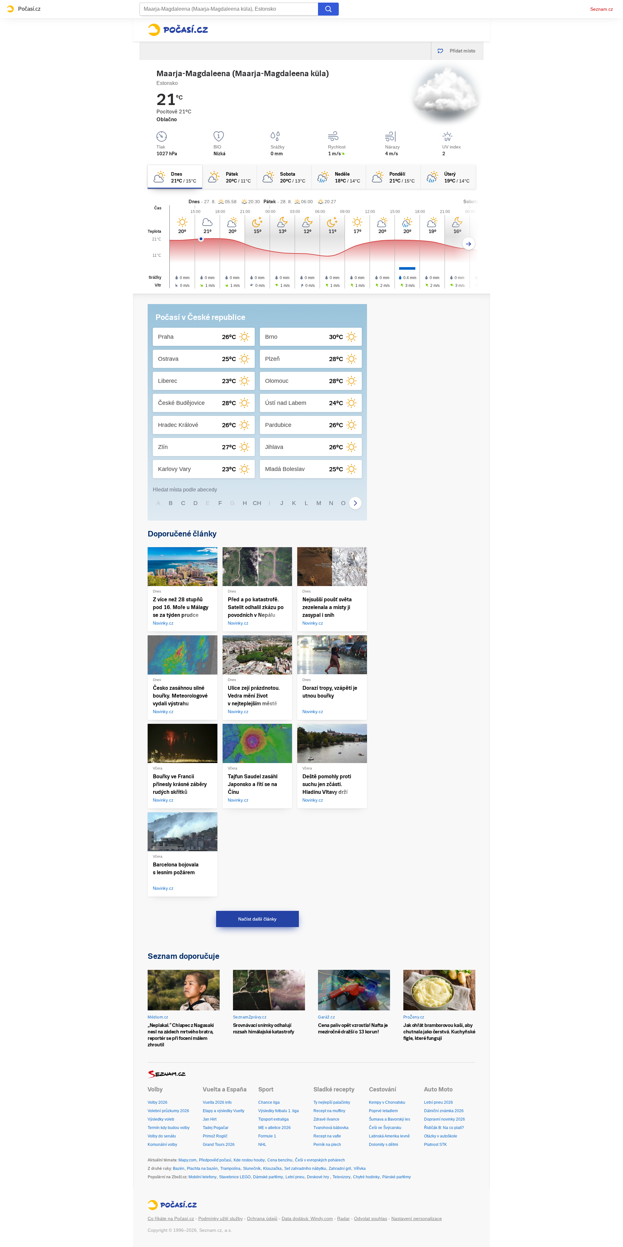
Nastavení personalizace (416, 1218)
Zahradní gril (340, 1168)
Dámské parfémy (268, 1177)
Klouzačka (272, 1168)
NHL (262, 1144)
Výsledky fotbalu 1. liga (278, 1111)
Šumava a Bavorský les (389, 1119)
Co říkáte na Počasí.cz (171, 1218)
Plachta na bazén (202, 1168)
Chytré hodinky (366, 1177)
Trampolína (230, 1168)
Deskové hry (318, 1177)
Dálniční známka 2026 (444, 1111)
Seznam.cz (601, 9)
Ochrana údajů (262, 1218)
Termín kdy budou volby (168, 1127)
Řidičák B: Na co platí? (444, 1127)
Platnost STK (435, 1144)
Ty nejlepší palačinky (331, 1102)
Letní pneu (295, 1177)
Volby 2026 (157, 1102)
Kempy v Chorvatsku (387, 1102)
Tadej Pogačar (215, 1127)
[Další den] (468, 243)
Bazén (178, 1168)
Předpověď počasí (215, 1160)
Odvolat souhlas (370, 1218)
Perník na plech (327, 1144)
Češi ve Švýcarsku (385, 1127)
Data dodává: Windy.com (307, 1218)
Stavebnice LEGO (234, 1177)
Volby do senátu (162, 1136)
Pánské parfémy (396, 1177)
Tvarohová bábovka (330, 1127)
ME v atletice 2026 (274, 1127)
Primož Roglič (215, 1136)
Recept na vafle (327, 1136)
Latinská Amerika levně (389, 1136)
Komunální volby (162, 1144)
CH (257, 503)
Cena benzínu (279, 1160)
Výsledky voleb (161, 1119)
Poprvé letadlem (383, 1111)
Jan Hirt (209, 1119)
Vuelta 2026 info (217, 1102)
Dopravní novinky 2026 (444, 1119)
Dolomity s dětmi (383, 1144)
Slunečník (252, 1168)
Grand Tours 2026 (219, 1144)
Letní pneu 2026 (438, 1102)
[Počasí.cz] (178, 30)
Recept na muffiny (329, 1111)
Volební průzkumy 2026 (168, 1111)
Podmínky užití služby (220, 1218)
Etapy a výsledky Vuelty (223, 1111)
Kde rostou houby (249, 1160)
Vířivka (360, 1168)
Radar (343, 1218)
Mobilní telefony (202, 1177)
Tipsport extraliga (273, 1119)
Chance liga (269, 1102)
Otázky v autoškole (440, 1136)
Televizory (341, 1177)
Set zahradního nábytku (305, 1168)
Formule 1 (267, 1136)
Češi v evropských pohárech (320, 1160)
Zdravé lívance (326, 1119)
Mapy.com (187, 1160)
